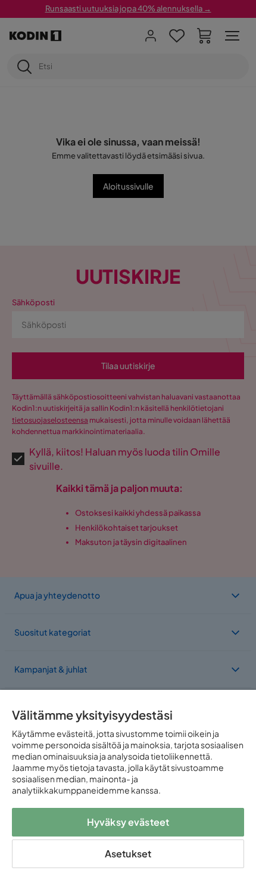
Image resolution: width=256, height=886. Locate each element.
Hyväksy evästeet (128, 822)
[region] (128, 788)
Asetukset (128, 853)
